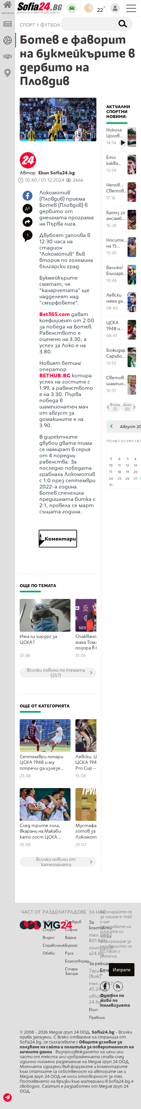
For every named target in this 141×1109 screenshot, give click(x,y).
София (71, 929)
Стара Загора (71, 971)
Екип (93, 1009)
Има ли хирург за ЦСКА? (38, 639)
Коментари (58, 539)
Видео (48, 937)
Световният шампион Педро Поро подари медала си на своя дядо (116, 380)
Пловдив (73, 922)
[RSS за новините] (118, 986)
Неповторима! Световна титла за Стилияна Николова (116, 188)
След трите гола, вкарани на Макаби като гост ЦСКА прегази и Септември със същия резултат (40, 832)
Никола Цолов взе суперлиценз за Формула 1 (116, 133)
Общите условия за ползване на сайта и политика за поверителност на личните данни (77, 1047)
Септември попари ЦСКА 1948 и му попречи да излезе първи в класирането (43, 763)
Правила (97, 1017)
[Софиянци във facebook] (105, 986)
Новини (50, 922)
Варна (70, 937)
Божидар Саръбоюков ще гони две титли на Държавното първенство (116, 353)
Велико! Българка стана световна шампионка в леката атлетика (116, 270)
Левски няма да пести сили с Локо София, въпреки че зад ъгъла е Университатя (116, 298)
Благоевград (77, 961)
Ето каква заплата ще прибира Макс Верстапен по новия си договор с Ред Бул (116, 160)
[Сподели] (27, 222)
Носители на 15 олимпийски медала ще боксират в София (116, 243)
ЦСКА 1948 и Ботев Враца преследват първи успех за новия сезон (116, 325)
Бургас (71, 945)
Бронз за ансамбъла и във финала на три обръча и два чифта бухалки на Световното (116, 215)
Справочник (54, 945)
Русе (69, 953)
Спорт (49, 929)
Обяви (49, 953)
